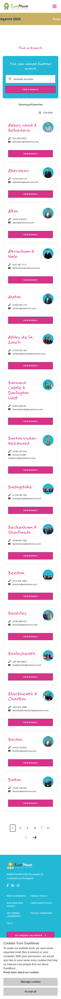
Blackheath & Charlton (22, 696)
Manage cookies (30, 981)
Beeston (16, 572)
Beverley (17, 613)
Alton (13, 211)
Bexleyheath (21, 653)
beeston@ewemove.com (25, 584)
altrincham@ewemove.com (26, 267)
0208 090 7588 (20, 540)
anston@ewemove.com (24, 308)
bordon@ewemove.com (25, 750)
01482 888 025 (20, 621)
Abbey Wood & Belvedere (22, 127)
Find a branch (30, 89)
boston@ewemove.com (24, 791)
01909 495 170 (20, 304)
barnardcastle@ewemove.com (28, 409)
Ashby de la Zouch (20, 339)
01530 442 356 (20, 350)
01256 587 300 (20, 495)
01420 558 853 (20, 219)
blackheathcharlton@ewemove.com (31, 710)
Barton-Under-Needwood (22, 440)
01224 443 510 (20, 178)
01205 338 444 (20, 787)
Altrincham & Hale (21, 254)
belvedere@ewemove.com (26, 141)
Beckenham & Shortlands (22, 529)
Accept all (30, 991)
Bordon (15, 739)
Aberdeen (18, 170)
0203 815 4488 (20, 707)
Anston (14, 296)
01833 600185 (19, 405)
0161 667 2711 (20, 264)
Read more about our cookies (21, 972)
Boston (14, 779)
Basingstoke (20, 486)
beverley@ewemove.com (25, 624)
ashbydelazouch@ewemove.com (29, 353)
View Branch (30, 153)
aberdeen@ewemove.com (26, 182)
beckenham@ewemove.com (27, 543)
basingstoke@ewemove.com (27, 498)
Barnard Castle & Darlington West (18, 390)
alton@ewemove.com (23, 222)
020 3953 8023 (20, 138)
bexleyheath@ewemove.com (27, 665)
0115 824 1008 (20, 580)
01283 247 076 (20, 451)
